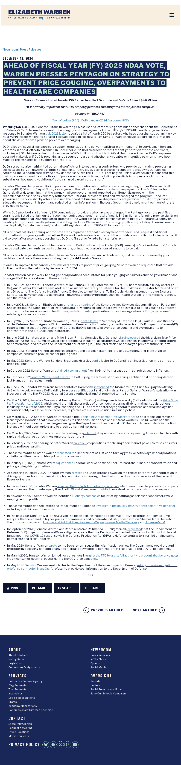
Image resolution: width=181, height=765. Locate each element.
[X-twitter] (60, 744)
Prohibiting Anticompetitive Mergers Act (107, 417)
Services (17, 675)
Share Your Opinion (20, 723)
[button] (15, 588)
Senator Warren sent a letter (50, 377)
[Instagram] (67, 744)
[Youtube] (75, 744)
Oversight (101, 675)
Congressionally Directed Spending (30, 710)
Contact (17, 718)
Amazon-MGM (155, 522)
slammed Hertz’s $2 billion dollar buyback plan (88, 486)
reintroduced (131, 337)
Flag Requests (17, 685)
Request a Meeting (20, 728)
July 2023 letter (56, 133)
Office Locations (18, 732)
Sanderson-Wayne (91, 522)
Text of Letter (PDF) (65, 120)
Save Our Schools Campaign (108, 693)
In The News (98, 659)
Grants (12, 701)
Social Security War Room (106, 689)
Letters (95, 685)
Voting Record (17, 659)
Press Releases (30, 49)
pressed (76, 473)
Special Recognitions (21, 697)
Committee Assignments (24, 667)
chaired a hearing (79, 304)
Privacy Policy (24, 744)
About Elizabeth (18, 655)
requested (63, 453)
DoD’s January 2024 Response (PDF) (105, 120)
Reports (95, 681)
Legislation (15, 663)
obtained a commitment (70, 370)
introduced (101, 387)
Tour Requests (17, 689)
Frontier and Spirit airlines (60, 522)
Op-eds (95, 663)
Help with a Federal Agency (25, 681)
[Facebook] (53, 744)
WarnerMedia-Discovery (122, 522)
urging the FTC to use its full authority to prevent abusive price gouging (92, 557)
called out (89, 433)
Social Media (98, 667)
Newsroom (10, 49)
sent (104, 350)
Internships (15, 693)
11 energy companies (85, 496)
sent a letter (89, 321)
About (14, 649)
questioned (65, 463)
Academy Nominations (22, 706)
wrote (52, 545)
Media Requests (18, 736)
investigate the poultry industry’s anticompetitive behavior (135, 506)
